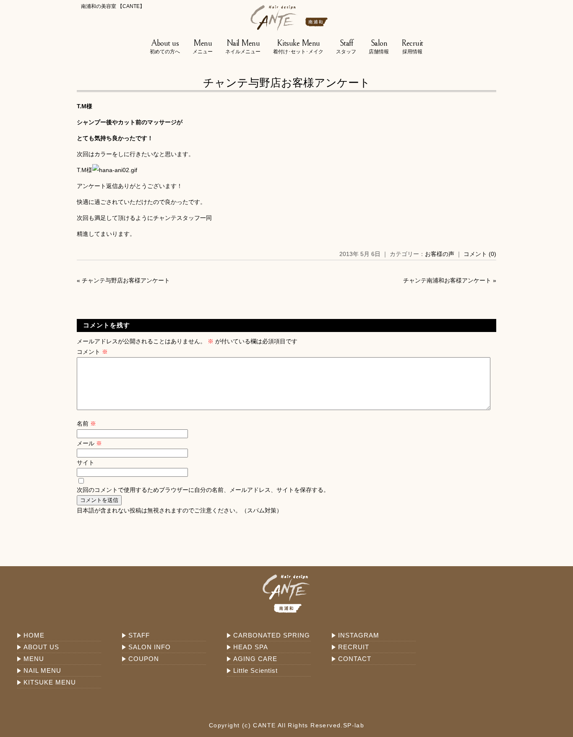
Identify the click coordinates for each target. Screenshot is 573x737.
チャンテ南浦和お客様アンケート (447, 280)
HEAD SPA (250, 647)
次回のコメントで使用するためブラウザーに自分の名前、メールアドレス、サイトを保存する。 (203, 489)
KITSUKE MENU (49, 682)
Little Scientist (255, 670)
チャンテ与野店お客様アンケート (286, 82)
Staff (346, 47)
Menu (203, 47)
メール (89, 443)
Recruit (412, 47)
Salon (379, 47)
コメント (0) (480, 254)
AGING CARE (255, 658)
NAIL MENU (42, 670)
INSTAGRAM (358, 635)
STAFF (139, 635)
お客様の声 (439, 254)
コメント (92, 351)
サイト (85, 462)
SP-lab (353, 725)
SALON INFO (149, 647)
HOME (33, 635)
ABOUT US (41, 647)
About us (165, 47)
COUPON (143, 658)
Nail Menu (242, 47)
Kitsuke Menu (298, 47)
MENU (33, 658)
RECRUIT (353, 647)
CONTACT (354, 658)
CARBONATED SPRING (271, 635)
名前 (86, 423)
